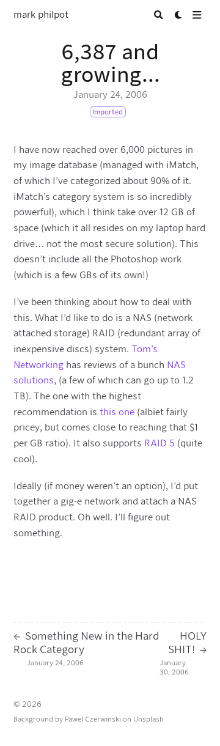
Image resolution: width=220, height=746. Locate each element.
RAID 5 (159, 443)
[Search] (158, 15)
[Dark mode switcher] (178, 15)
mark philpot (40, 14)
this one (117, 412)
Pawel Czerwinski (93, 719)
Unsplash (148, 719)
